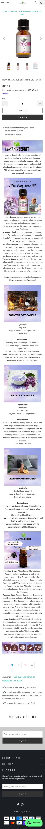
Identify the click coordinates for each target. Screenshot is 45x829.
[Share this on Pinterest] (25, 665)
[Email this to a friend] (32, 665)
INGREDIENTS (7, 681)
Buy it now (22, 117)
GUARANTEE (6, 677)
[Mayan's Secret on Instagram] (22, 804)
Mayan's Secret (25, 812)
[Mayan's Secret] (22, 2)
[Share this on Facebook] (19, 665)
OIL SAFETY (18, 681)
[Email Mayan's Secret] (27, 804)
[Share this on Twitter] (12, 665)
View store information (13, 134)
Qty (3, 99)
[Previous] (4, 38)
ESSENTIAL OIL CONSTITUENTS (24, 677)
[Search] (35, 2)
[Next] (41, 38)
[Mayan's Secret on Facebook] (18, 804)
